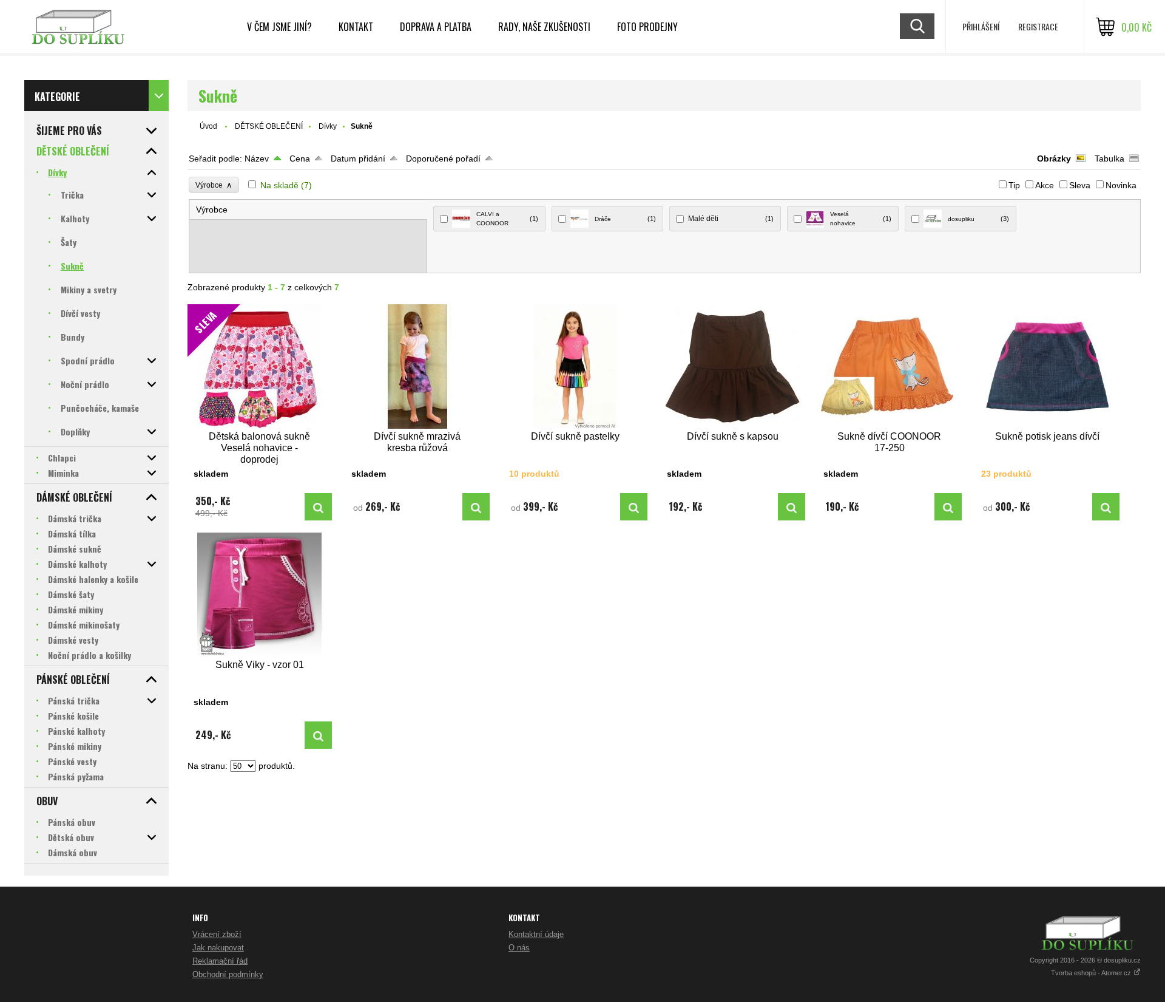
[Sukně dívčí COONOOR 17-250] (889, 366)
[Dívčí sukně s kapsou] (733, 366)
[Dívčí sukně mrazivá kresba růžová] (417, 366)
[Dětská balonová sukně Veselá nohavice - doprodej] (318, 506)
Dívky (328, 126)
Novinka (1121, 185)
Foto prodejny (647, 26)
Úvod (208, 126)
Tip (1014, 185)
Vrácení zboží (216, 934)
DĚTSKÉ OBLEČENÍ (269, 126)
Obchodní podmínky (227, 974)
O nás (519, 947)
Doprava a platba (435, 26)
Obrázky (1054, 158)
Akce (1044, 185)
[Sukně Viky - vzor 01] (259, 595)
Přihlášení (980, 26)
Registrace (1038, 26)
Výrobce (213, 184)
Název (257, 158)
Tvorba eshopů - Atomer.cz (1092, 972)
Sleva (1079, 185)
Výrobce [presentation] (212, 209)
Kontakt (356, 26)
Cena (299, 158)
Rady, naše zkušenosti (544, 26)
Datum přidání (358, 158)
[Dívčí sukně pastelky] (575, 366)
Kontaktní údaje (536, 934)
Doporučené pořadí (443, 158)
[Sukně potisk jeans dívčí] (1047, 366)
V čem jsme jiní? (279, 26)
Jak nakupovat (218, 947)
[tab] (309, 210)
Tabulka (1109, 158)
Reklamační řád (220, 961)
